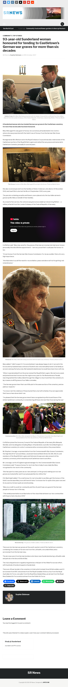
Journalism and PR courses (13, 645)
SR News (34, 672)
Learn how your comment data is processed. (44, 633)
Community (7, 36)
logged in (14, 623)
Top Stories (17, 36)
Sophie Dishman (15, 55)
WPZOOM (46, 682)
